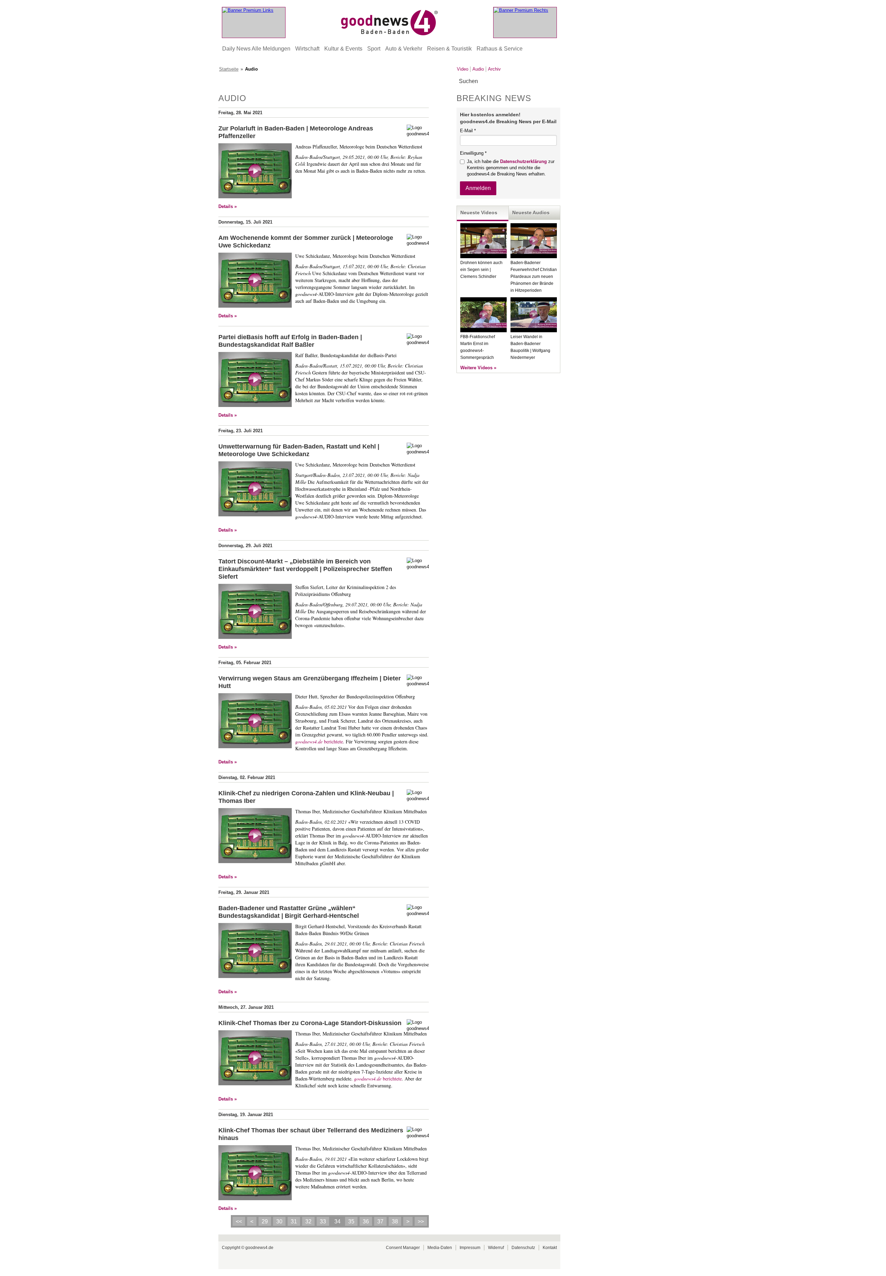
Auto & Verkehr (403, 49)
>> (421, 1221)
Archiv (494, 69)
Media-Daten (439, 1247)
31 (294, 1221)
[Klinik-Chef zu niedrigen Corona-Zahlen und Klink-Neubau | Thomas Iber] (255, 836)
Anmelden (478, 188)
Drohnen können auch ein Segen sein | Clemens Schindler (481, 269)
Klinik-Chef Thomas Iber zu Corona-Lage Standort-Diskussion (309, 1023)
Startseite (228, 69)
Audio (478, 69)
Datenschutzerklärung (523, 161)
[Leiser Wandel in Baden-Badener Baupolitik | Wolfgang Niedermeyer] (533, 330)
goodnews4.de (259, 1247)
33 (323, 1221)
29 (265, 1221)
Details (225, 206)
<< (239, 1221)
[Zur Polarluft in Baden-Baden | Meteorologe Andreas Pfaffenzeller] (255, 171)
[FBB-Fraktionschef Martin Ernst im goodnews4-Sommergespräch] (483, 330)
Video (462, 69)
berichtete (319, 741)
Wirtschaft (307, 49)
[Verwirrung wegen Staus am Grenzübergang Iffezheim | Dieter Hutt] (255, 721)
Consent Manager (403, 1247)
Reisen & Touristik (449, 49)
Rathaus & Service (500, 49)
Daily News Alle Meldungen (256, 49)
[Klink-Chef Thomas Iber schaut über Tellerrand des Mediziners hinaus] (255, 1173)
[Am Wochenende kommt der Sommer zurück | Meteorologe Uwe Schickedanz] (255, 281)
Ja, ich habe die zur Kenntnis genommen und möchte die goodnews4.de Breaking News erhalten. (510, 168)
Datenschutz (523, 1247)
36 (366, 1221)
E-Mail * (468, 130)
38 (395, 1221)
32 (308, 1221)
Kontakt (550, 1247)
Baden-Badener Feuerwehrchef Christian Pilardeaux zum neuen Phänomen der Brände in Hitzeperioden (533, 276)
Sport (373, 49)
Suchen (554, 81)
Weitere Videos (476, 367)
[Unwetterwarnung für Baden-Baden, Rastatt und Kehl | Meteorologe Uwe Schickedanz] (255, 489)
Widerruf (496, 1247)
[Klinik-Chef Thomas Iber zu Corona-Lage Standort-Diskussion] (255, 1058)
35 (351, 1221)
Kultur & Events (343, 49)
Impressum (470, 1247)
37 (380, 1221)
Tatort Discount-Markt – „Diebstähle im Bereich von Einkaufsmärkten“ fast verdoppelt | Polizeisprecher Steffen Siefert (305, 569)
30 (279, 1221)
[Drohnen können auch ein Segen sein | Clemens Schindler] (483, 256)
